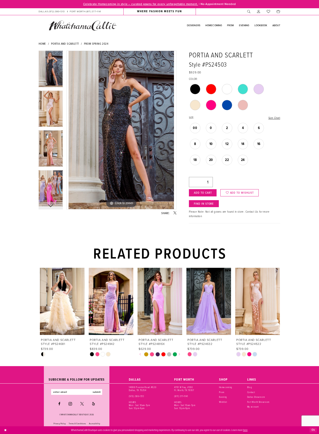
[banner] (82, 25)
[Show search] (249, 11)
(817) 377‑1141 (181, 396)
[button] (258, 11)
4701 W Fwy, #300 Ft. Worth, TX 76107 (184, 389)
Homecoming (226, 387)
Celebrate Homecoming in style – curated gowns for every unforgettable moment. (140, 4)
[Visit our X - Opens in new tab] (82, 404)
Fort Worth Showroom (258, 402)
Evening (223, 397)
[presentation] (62, 301)
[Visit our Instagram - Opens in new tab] (70, 404)
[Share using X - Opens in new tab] (174, 213)
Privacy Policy (60, 423)
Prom (222, 392)
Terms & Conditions (77, 423)
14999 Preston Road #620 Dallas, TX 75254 (142, 389)
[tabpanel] (51, 71)
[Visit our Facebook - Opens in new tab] (59, 404)
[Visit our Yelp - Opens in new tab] (93, 404)
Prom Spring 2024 (96, 43)
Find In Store (204, 203)
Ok (313, 430)
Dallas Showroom (256, 397)
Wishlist (223, 402)
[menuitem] (70, 11)
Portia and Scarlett (65, 43)
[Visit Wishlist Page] (268, 11)
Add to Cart (203, 192)
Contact (251, 392)
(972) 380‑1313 (136, 396)
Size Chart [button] (274, 118)
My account (253, 406)
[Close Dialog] (5, 430)
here (245, 430)
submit (97, 392)
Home (42, 43)
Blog (249, 387)
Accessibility (94, 423)
